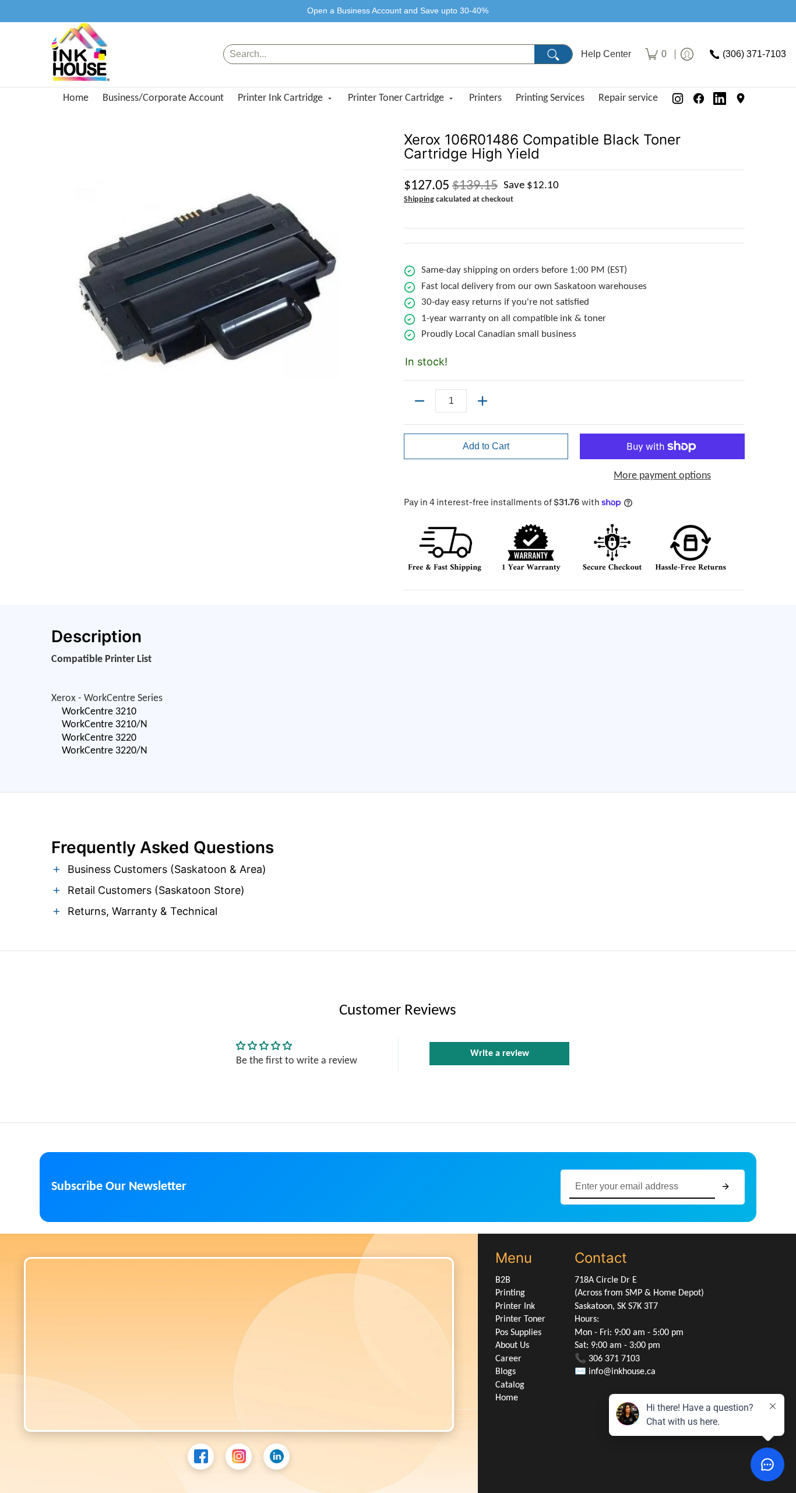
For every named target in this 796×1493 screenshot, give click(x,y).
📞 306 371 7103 (607, 1359)
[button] (397, 870)
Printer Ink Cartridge (280, 98)
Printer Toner (520, 1319)
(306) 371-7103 (754, 54)
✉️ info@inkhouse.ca (615, 1371)
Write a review (499, 1053)
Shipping (419, 199)
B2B (502, 1280)
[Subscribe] (725, 1187)
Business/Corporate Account (163, 98)
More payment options (662, 475)
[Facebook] (698, 98)
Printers (485, 98)
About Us (512, 1345)
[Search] (553, 54)
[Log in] (687, 54)
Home (76, 98)
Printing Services (550, 98)
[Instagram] (677, 98)
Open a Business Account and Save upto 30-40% (397, 10)
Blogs (505, 1371)
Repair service (628, 98)
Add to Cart (486, 446)
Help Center (606, 54)
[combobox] (379, 54)
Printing (510, 1293)
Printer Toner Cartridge (396, 98)
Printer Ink (515, 1306)
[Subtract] (419, 400)
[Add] (482, 400)
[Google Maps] (740, 98)
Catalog (509, 1385)
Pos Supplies (518, 1332)
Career (508, 1359)
